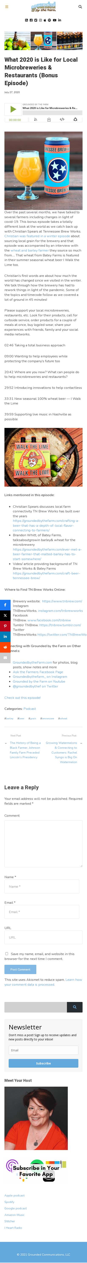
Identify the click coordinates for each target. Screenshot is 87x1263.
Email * (9, 902)
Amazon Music (14, 1215)
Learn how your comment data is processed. (43, 982)
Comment (12, 815)
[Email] (5, 658)
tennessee (48, 718)
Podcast (29, 708)
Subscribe (43, 1063)
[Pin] (5, 626)
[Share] (5, 605)
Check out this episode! (22, 697)
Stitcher (9, 1221)
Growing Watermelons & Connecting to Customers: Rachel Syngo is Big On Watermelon (61, 752)
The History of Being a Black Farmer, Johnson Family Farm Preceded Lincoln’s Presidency (25, 750)
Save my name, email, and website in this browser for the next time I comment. (39, 956)
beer (21, 718)
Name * (10, 877)
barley (9, 718)
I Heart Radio (13, 1228)
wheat (63, 718)
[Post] (5, 615)
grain (33, 718)
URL (7, 927)
